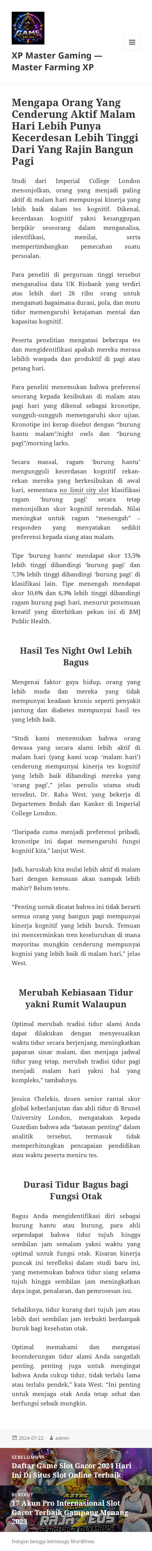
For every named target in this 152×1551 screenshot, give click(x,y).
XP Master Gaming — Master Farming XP (57, 61)
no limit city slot (84, 490)
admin (62, 1438)
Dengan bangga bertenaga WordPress (53, 1541)
